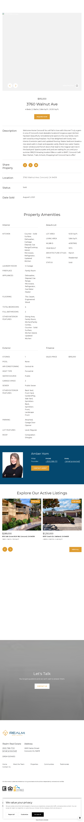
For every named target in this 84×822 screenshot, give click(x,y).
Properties (34, 764)
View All (75, 549)
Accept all (37, 814)
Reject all (11, 814)
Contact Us (6, 767)
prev (10, 85)
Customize (24, 814)
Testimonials (64, 764)
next (15, 85)
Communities (49, 764)
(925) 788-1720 (8, 748)
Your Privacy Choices (42, 819)
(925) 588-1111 (52, 461)
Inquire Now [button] (42, 117)
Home (4, 764)
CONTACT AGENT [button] (40, 468)
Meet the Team (18, 764)
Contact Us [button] (42, 686)
